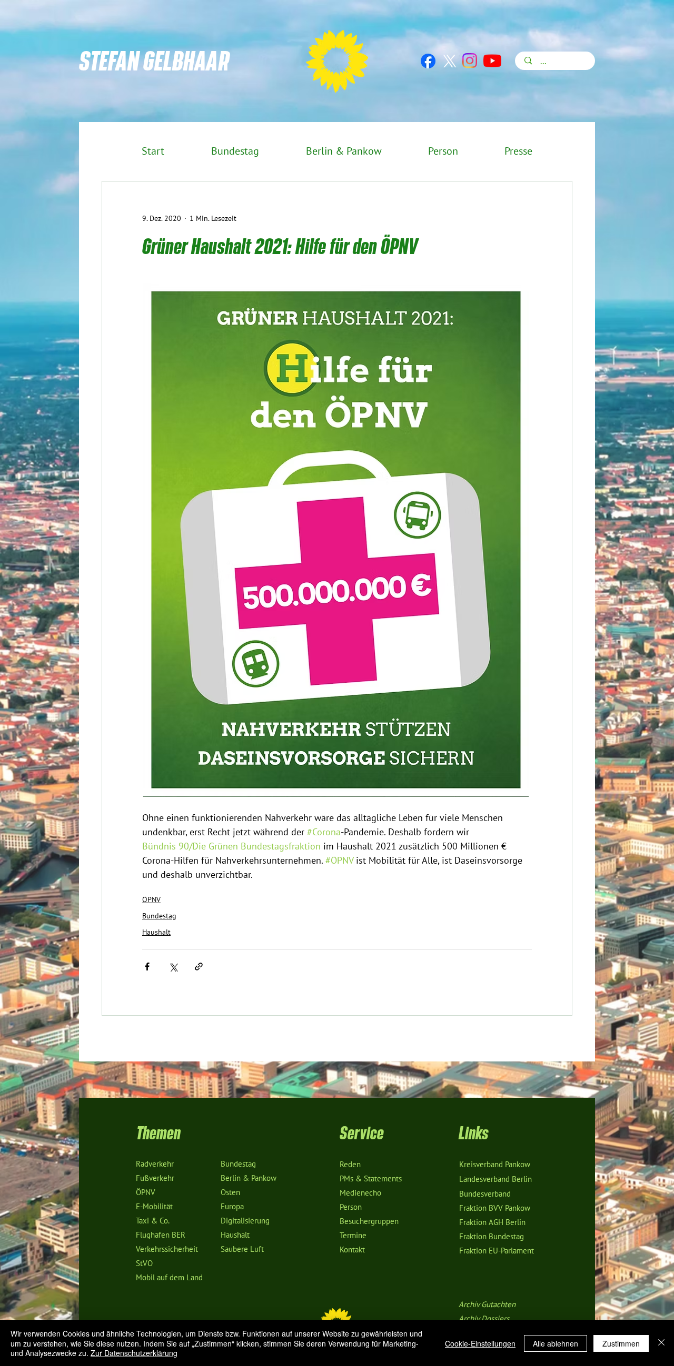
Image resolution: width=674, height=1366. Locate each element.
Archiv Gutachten (487, 1304)
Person (351, 1207)
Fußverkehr (155, 1178)
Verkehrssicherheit (167, 1249)
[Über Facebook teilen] (147, 967)
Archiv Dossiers (484, 1318)
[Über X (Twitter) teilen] (173, 967)
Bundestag (159, 916)
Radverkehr (155, 1164)
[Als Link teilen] (199, 967)
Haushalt (156, 932)
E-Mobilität (154, 1206)
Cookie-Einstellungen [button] (480, 1343)
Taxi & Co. (153, 1221)
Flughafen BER (160, 1235)
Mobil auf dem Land (169, 1277)
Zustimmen (621, 1343)
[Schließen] (661, 1343)
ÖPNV (151, 899)
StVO (144, 1263)
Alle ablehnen (555, 1343)
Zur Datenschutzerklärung (134, 1353)
